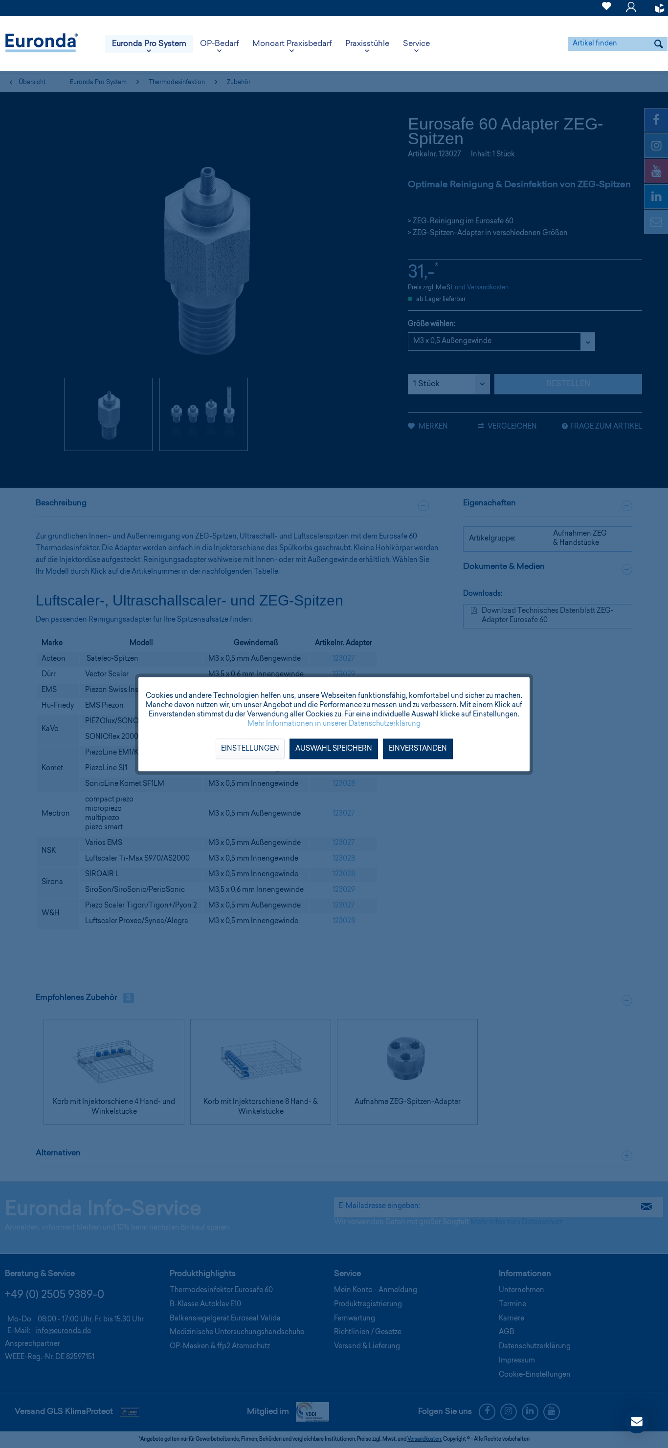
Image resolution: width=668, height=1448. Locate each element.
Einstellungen (250, 748)
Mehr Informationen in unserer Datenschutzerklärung (334, 723)
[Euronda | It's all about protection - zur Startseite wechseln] (41, 44)
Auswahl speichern (333, 748)
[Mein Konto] (631, 12)
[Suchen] (658, 44)
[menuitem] (607, 8)
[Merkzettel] (606, 12)
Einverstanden (418, 748)
